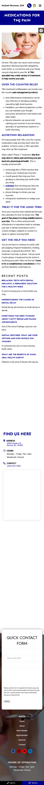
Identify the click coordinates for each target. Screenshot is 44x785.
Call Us (12, 783)
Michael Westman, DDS (13, 6)
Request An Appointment (34, 5)
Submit (7, 701)
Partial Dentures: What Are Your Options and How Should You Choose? (19, 338)
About (22, 726)
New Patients (22, 731)
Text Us (34, 783)
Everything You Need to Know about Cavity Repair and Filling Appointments (19, 319)
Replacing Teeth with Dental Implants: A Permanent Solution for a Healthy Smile (19, 283)
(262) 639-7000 (29, 5)
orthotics (10, 186)
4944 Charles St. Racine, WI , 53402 (15, 444)
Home (22, 721)
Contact (22, 745)
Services (22, 740)
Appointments (22, 735)
